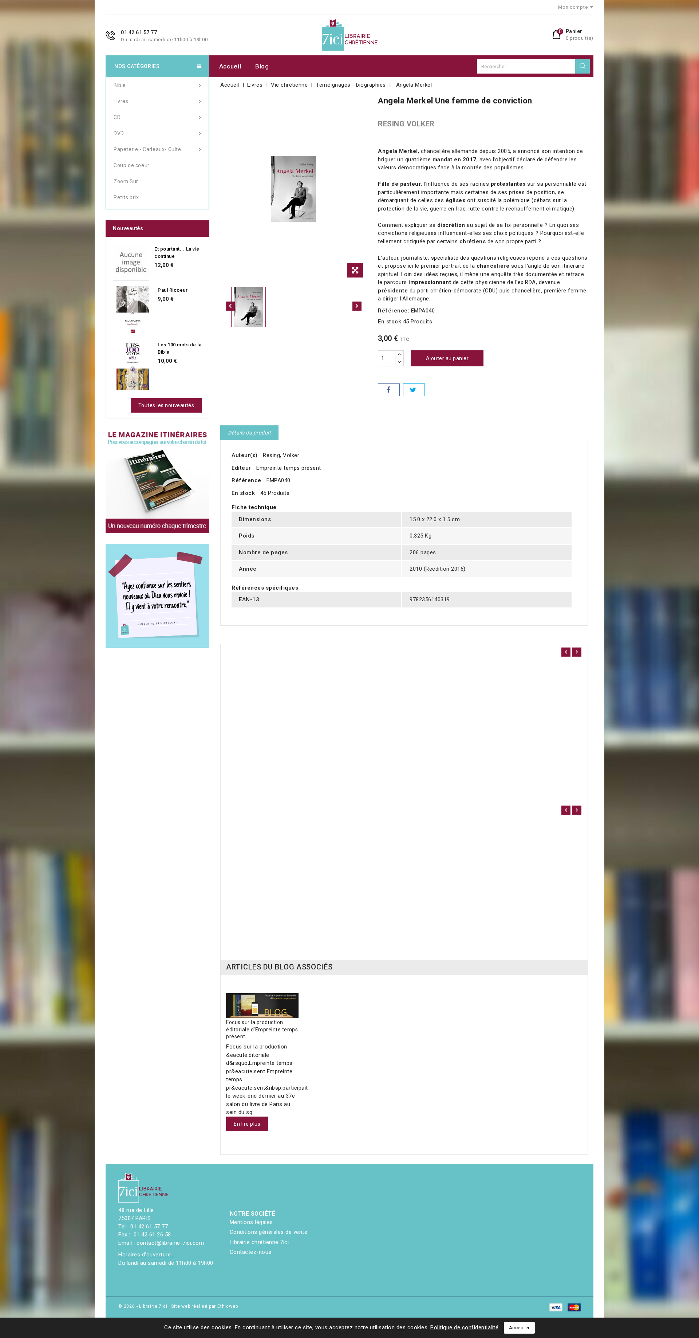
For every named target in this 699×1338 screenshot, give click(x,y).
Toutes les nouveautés (166, 405)
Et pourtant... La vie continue (177, 252)
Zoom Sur (126, 181)
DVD (119, 133)
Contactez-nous (251, 1252)
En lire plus (247, 1124)
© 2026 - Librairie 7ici (143, 1306)
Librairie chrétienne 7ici (259, 1242)
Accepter (519, 1327)
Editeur (241, 468)
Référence (246, 480)
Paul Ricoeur (172, 290)
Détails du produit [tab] (249, 433)
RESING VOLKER (406, 123)
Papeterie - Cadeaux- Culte (147, 149)
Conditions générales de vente (269, 1232)
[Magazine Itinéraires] (157, 481)
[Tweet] (413, 390)
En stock (389, 321)
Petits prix (126, 197)
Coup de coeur (132, 165)
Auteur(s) (245, 455)
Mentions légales (251, 1222)
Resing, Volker (281, 455)
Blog (262, 66)
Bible (120, 85)
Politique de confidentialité (464, 1327)
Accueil (230, 66)
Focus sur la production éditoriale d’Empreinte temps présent (262, 1029)
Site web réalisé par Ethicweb (204, 1306)
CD (117, 117)
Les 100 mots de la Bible (179, 348)
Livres (121, 101)
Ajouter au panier (447, 358)
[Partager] (388, 390)
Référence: (393, 310)
